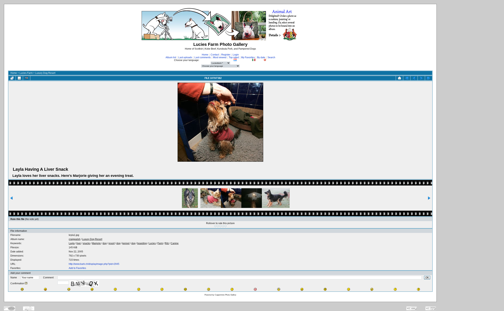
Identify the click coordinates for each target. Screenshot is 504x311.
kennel (126, 243)
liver (78, 243)
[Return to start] (406, 78)
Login (236, 54)
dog (105, 243)
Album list (171, 57)
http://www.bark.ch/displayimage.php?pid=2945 (94, 264)
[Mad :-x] (301, 289)
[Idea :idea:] (371, 289)
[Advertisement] (471, 78)
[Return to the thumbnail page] (12, 78)
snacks (86, 243)
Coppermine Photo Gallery (225, 295)
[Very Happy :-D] (68, 289)
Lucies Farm (26, 73)
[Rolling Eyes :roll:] (325, 289)
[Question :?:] (418, 289)
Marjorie (96, 243)
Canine (175, 243)
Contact (215, 54)
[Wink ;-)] (348, 289)
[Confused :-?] (232, 289)
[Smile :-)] (92, 289)
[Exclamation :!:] (395, 289)
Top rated (234, 57)
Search (271, 57)
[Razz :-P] (45, 289)
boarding (142, 243)
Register (225, 54)
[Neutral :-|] (115, 289)
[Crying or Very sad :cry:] (161, 289)
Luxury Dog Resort (45, 73)
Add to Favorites (77, 268)
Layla (72, 243)
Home (205, 54)
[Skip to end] (428, 78)
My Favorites (248, 57)
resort (111, 243)
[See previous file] (414, 78)
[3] (220, 226)
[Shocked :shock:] (278, 289)
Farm (160, 243)
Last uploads (185, 57)
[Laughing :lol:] (22, 289)
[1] (215, 226)
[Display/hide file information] (19, 78)
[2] (218, 226)
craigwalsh (74, 239)
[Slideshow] (26, 78)
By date (261, 57)
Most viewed (219, 57)
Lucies (152, 243)
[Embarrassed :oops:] (255, 289)
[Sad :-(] (138, 289)
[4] (223, 226)
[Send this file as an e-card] (399, 78)
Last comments (203, 57)
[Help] (26, 283)
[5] (225, 226)
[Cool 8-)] (185, 289)
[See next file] (421, 78)
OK (427, 277)
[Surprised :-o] (208, 289)
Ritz (167, 243)
